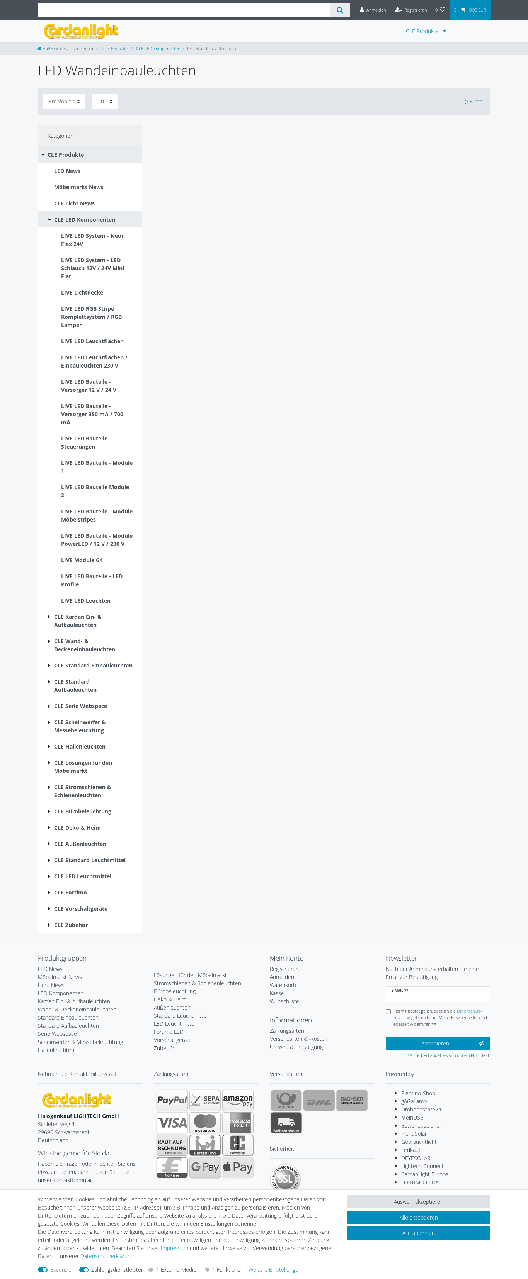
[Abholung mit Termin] (286, 1122)
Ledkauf (410, 1150)
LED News (50, 968)
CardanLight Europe (425, 1174)
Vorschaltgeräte (173, 1040)
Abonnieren (435, 1043)
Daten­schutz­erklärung (106, 1256)
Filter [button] (476, 101)
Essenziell (62, 1269)
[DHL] (319, 1100)
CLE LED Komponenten (157, 48)
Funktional (229, 1269)
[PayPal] (172, 1100)
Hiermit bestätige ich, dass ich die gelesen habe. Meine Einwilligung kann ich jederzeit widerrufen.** (440, 1017)
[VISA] (172, 1122)
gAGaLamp (414, 1101)
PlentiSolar (414, 1133)
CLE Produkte (423, 31)
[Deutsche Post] (286, 1100)
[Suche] (340, 10)
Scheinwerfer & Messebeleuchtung (80, 1041)
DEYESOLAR (415, 1158)
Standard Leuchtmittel (181, 1015)
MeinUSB (412, 1117)
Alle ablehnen (418, 1233)
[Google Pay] (205, 1167)
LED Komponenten (60, 993)
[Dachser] (352, 1100)
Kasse (277, 993)
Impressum (174, 1248)
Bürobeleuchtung (175, 991)
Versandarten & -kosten (299, 1038)
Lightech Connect (422, 1166)
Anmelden (282, 977)
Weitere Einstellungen (275, 1269)
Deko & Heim (170, 999)
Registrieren (284, 968)
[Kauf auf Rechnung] (172, 1145)
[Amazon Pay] (237, 1100)
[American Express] (237, 1122)
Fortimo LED (169, 1031)
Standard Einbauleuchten (68, 1017)
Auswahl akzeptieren (418, 1201)
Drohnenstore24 (421, 1109)
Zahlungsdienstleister (117, 1269)
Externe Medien (180, 1269)
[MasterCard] (205, 1122)
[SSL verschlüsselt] (285, 1179)
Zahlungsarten (287, 1030)
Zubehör (164, 1048)
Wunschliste (284, 1001)
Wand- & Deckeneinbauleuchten (77, 1009)
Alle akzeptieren (419, 1217)
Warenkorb (283, 985)
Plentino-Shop (418, 1093)
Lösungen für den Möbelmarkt (190, 975)
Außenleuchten (172, 1007)
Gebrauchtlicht (419, 1141)
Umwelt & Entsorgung (296, 1046)
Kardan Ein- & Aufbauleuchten (74, 1001)
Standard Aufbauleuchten (68, 1025)
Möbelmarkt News (60, 977)
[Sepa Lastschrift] (205, 1100)
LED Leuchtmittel (175, 1023)
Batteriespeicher (421, 1125)
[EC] (237, 1145)
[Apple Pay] (237, 1167)
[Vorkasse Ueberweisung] (172, 1167)
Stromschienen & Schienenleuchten (197, 983)
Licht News (51, 985)
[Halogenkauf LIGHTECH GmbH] (76, 1099)
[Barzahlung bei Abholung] (205, 1145)
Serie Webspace (57, 1033)
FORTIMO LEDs (419, 1182)
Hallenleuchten (56, 1050)
